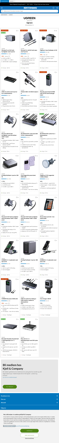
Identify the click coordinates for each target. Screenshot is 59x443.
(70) (10, 178)
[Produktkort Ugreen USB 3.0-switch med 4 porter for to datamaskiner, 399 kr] (10, 79)
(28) (10, 53)
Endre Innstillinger (29, 438)
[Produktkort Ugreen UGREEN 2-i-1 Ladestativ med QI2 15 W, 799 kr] (48, 247)
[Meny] (2, 8)
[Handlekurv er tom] (57, 8)
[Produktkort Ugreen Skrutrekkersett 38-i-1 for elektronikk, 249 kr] (48, 204)
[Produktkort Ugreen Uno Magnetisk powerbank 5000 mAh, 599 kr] (29, 163)
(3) (9, 95)
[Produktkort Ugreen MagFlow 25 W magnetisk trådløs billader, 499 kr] (48, 163)
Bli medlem (9, 386)
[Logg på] (53, 8)
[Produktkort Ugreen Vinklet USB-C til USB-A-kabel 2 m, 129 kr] (29, 79)
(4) (48, 97)
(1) (9, 222)
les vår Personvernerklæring (22, 426)
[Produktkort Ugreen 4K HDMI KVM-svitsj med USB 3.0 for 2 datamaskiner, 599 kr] (29, 121)
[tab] (4, 1)
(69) (48, 52)
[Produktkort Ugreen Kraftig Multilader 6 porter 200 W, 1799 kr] (10, 163)
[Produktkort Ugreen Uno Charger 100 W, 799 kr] (48, 286)
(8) (28, 95)
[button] (33, 25)
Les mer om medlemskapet (10, 377)
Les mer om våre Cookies (9, 426)
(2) (48, 178)
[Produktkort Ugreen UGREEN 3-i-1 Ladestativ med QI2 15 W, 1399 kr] (10, 247)
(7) (28, 53)
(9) (28, 178)
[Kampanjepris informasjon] (9, 56)
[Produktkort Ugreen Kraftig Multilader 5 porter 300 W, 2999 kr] (29, 247)
